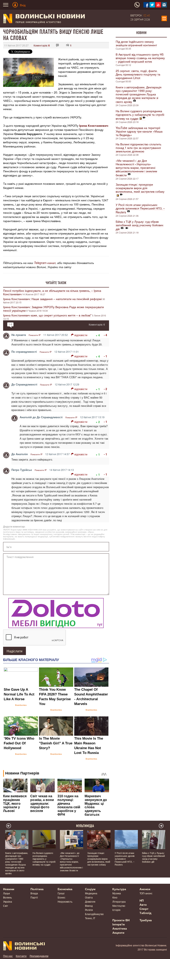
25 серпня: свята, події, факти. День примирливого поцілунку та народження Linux (138, 74)
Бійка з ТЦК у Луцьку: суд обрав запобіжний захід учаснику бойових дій (139, 225)
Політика (37, 889)
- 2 (105, 389)
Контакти (21, 956)
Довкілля (90, 901)
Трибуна (146, 920)
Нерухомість (65, 901)
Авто (143, 904)
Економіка (65, 889)
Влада (34, 893)
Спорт (144, 909)
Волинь (7, 897)
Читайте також (56, 283)
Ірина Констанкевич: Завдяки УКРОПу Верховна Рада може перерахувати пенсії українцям (53, 308)
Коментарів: (42, 45)
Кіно (114, 897)
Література (119, 901)
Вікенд (89, 905)
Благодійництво (94, 914)
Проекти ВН (121, 920)
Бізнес (61, 897)
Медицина (91, 893)
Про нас (8, 956)
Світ (5, 905)
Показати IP (35, 335)
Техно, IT (90, 918)
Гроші (61, 893)
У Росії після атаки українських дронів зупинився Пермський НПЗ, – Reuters (140, 208)
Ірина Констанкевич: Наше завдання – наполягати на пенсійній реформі (52, 299)
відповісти (80, 335)
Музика (116, 893)
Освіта (89, 897)
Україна (7, 901)
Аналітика (119, 928)
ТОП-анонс (146, 893)
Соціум (90, 889)
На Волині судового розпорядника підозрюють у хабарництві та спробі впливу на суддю (140, 114)
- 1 (105, 356)
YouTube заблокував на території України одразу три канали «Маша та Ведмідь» (139, 131)
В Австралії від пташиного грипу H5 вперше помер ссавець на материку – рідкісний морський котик (140, 57)
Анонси (145, 889)
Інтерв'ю (118, 924)
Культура (119, 889)
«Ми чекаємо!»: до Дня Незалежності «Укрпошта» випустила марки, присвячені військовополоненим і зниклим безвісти (136, 167)
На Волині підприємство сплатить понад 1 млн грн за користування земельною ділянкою (138, 147)
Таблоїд (145, 913)
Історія (116, 910)
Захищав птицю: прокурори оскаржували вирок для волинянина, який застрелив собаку (140, 187)
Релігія (89, 910)
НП (142, 900)
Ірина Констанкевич (93, 125)
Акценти (118, 932)
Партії (34, 897)
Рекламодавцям (39, 956)
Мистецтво (118, 905)
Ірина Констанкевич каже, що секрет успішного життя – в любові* (47, 315)
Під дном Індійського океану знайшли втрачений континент (136, 43)
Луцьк (6, 893)
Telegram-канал (45, 263)
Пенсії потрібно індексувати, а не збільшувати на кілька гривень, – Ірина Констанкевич (52, 292)
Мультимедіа (85, 826)
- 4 (105, 335)
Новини (141, 32)
